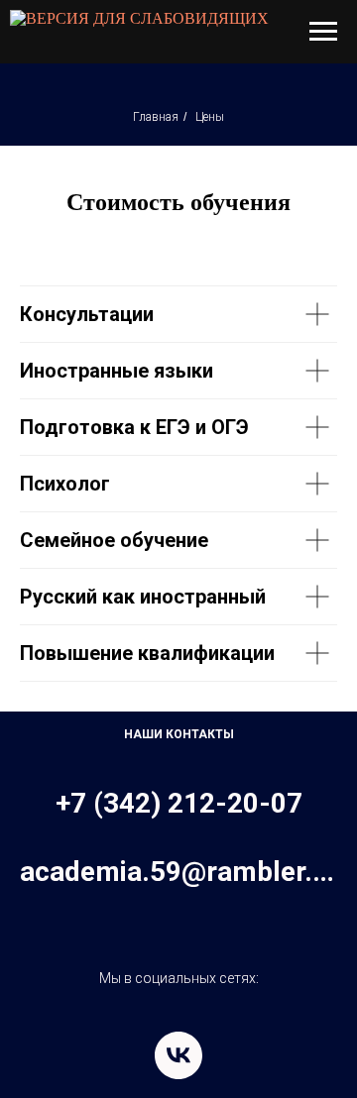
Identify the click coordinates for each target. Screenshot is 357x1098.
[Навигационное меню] (323, 32)
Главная (155, 117)
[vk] (178, 1055)
